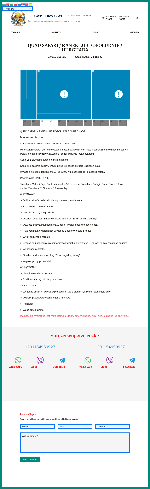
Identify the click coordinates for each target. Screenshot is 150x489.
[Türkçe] (27, 4)
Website (101, 426)
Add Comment (30, 436)
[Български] (4, 4)
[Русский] (19, 4)
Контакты (56, 32)
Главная (15, 32)
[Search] (137, 18)
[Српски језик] (23, 4)
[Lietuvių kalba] (12, 4)
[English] (8, 4)
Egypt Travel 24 (47, 16)
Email (62, 426)
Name (25, 426)
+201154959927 (40, 347)
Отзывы (134, 32)
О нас (96, 32)
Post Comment (30, 459)
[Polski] (15, 4)
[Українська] (31, 4)
